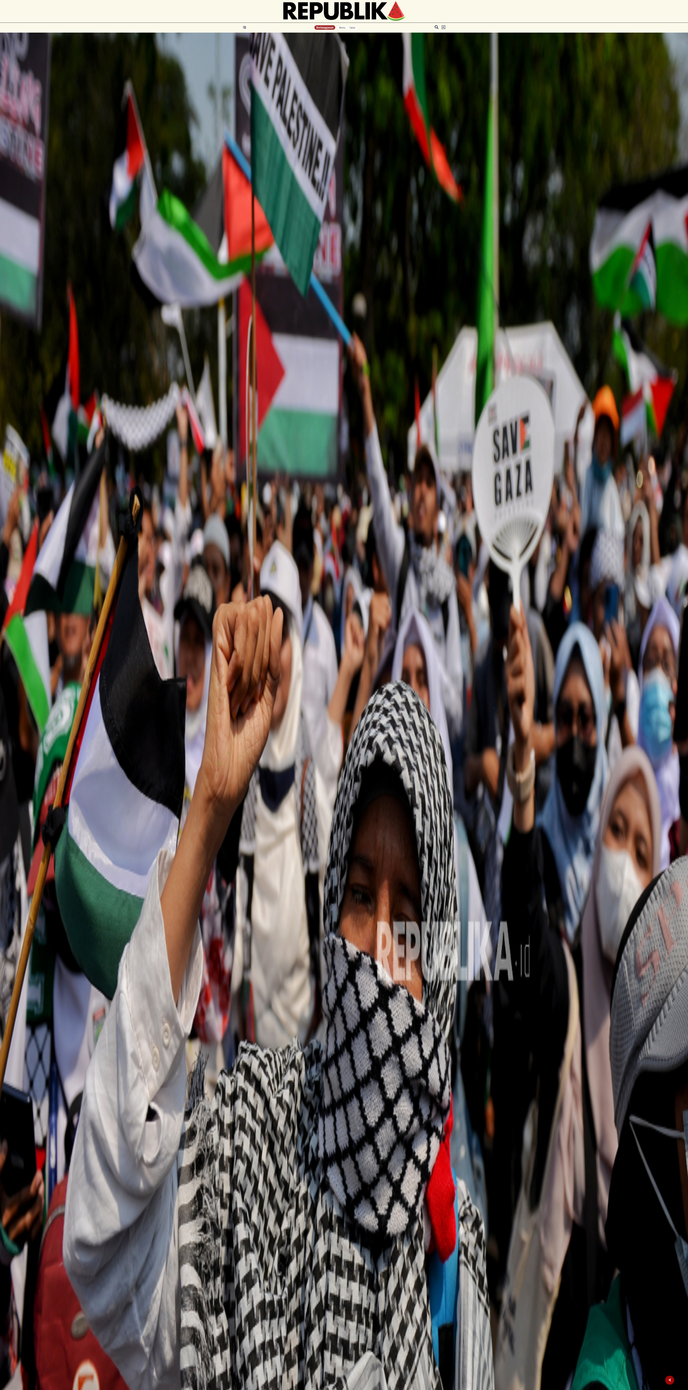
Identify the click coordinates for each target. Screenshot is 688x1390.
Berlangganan (324, 27)
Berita (342, 27)
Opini (352, 27)
